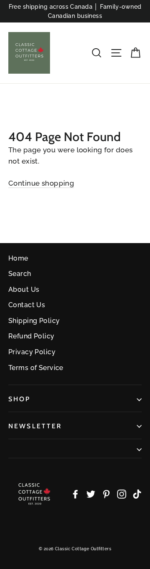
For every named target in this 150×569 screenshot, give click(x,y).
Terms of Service (35, 368)
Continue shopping (41, 183)
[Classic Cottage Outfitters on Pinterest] (106, 493)
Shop (19, 399)
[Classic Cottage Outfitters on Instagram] (121, 493)
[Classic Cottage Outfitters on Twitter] (90, 493)
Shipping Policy (34, 321)
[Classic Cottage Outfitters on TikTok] (137, 493)
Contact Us (26, 305)
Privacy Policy (31, 352)
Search (19, 274)
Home (18, 258)
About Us (23, 289)
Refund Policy (31, 336)
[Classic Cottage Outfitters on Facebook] (75, 493)
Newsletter (35, 426)
